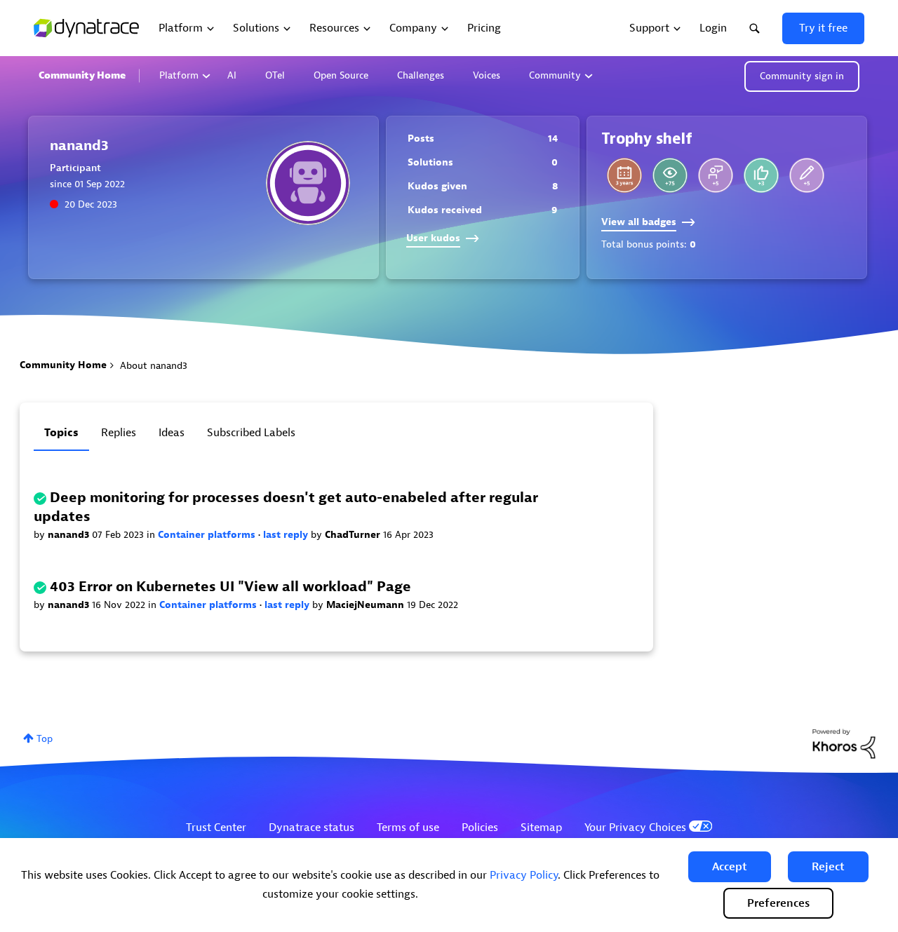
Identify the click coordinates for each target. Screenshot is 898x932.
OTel (275, 75)
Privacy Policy (524, 875)
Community (555, 75)
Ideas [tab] (172, 433)
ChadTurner (354, 535)
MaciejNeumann (366, 605)
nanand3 (70, 535)
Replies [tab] (118, 433)
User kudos (433, 238)
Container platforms (208, 535)
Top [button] (44, 739)
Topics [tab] (61, 433)
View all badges (638, 222)
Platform (179, 75)
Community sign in (802, 76)
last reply (287, 535)
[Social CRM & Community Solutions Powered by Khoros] (844, 743)
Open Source (341, 75)
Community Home (82, 75)
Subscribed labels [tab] (251, 433)
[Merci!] (715, 175)
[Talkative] (806, 175)
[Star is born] (761, 175)
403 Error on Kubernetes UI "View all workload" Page (230, 586)
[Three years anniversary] (624, 175)
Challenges (420, 75)
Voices (486, 75)
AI (231, 75)
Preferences (778, 903)
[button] (729, 866)
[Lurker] (670, 175)
